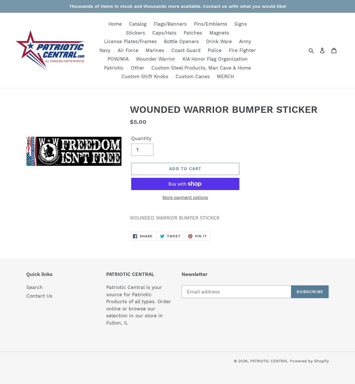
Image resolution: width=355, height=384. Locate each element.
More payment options (185, 197)
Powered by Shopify (309, 361)
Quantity (141, 138)
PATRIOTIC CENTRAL (269, 361)
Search (34, 287)
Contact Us (39, 296)
